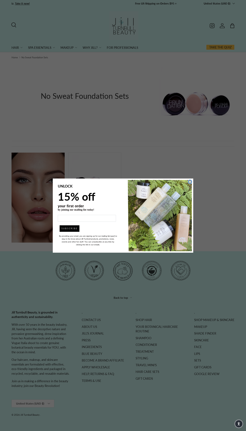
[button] (238, 423)
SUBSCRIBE (69, 228)
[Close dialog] (190, 182)
